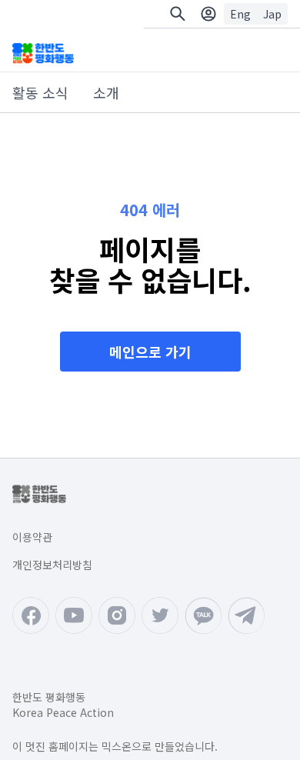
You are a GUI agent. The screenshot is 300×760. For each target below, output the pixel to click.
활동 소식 (40, 92)
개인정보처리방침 (52, 564)
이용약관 (32, 537)
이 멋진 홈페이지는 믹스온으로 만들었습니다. (115, 746)
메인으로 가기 (150, 352)
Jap (272, 14)
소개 (106, 92)
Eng (240, 14)
